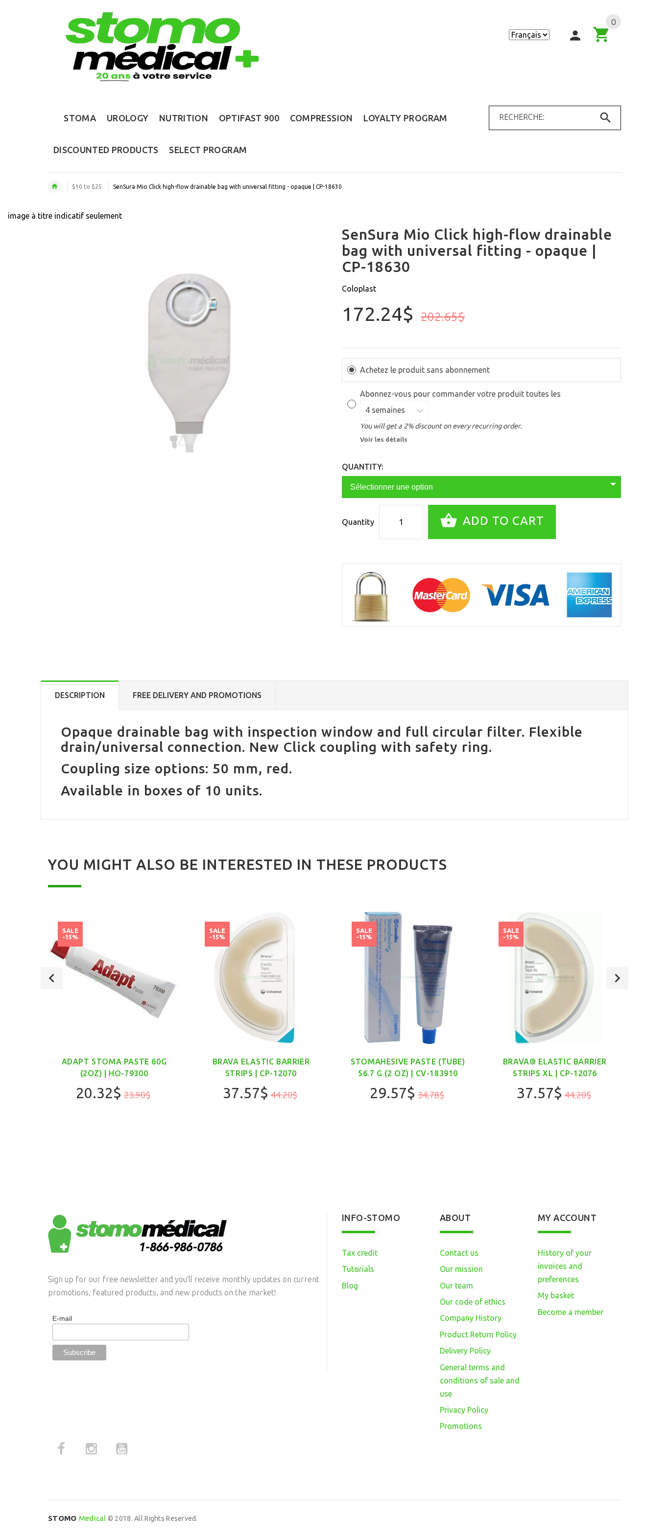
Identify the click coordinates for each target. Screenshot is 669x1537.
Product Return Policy (478, 1334)
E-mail (62, 1318)
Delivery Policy (465, 1350)
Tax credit (360, 1252)
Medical (77, 1518)
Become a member (570, 1312)
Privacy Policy (464, 1409)
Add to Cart (501, 520)
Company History (471, 1317)
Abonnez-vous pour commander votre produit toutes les (461, 393)
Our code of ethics (472, 1301)
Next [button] (617, 978)
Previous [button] (52, 978)
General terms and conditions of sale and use (480, 1380)
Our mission (461, 1269)
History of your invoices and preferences (565, 1266)
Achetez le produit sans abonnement (425, 369)
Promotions (461, 1426)
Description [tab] (80, 695)
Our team (456, 1285)
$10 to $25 (87, 186)
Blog (350, 1285)
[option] (114, 1032)
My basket (556, 1295)
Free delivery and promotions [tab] (197, 695)
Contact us (459, 1252)
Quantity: (362, 466)
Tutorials (358, 1269)
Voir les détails (383, 439)
